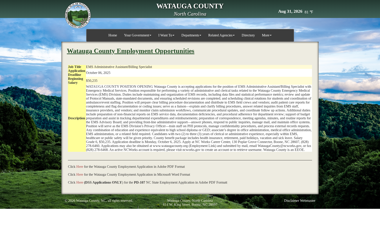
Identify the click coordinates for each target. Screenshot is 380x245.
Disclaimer (291, 200)
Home (112, 35)
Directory (248, 35)
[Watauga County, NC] (78, 15)
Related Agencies (220, 35)
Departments (190, 35)
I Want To (165, 35)
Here (79, 166)
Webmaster (307, 200)
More (265, 35)
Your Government (136, 35)
